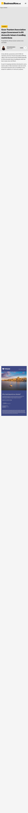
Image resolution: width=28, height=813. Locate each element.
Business (4, 26)
